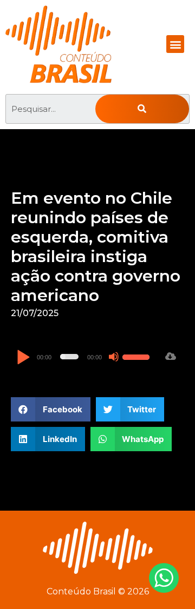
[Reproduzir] (23, 358)
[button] (175, 44)
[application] (84, 356)
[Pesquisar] (142, 109)
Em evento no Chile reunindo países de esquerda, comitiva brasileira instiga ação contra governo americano (95, 246)
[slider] (137, 355)
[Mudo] (113, 356)
